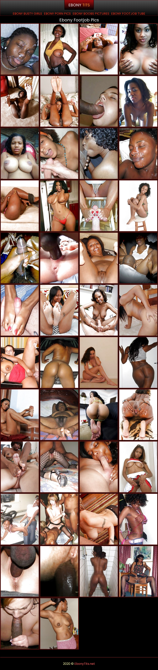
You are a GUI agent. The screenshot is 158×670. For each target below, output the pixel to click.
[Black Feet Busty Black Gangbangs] (138, 206)
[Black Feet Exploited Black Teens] (19, 415)
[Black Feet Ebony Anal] (59, 101)
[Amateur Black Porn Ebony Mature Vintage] (138, 571)
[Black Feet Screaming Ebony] (98, 310)
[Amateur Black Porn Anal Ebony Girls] (138, 101)
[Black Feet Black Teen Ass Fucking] (98, 258)
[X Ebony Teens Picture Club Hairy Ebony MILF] (59, 624)
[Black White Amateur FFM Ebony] (19, 571)
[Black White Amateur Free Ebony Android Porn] (138, 310)
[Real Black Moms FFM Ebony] (138, 258)
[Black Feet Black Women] (98, 415)
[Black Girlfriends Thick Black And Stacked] (138, 49)
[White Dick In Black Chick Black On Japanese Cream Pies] (59, 153)
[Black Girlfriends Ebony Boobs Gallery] (138, 153)
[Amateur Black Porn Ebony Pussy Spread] (59, 206)
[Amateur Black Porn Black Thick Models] (98, 571)
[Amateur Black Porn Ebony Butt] (59, 49)
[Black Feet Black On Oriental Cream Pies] (19, 101)
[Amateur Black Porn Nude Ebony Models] (19, 258)
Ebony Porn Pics (57, 13)
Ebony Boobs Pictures (91, 13)
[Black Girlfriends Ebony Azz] (138, 362)
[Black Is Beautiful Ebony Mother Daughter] (98, 153)
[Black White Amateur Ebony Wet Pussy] (59, 467)
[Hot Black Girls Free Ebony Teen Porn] (19, 206)
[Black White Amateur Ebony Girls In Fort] (98, 519)
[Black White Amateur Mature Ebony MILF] (19, 519)
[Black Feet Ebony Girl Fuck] (19, 467)
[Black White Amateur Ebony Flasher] (98, 101)
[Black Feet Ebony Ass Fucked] (59, 310)
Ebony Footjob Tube (128, 13)
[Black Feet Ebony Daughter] (59, 415)
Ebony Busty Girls (27, 13)
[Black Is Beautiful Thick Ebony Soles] (19, 310)
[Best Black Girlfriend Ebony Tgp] (19, 153)
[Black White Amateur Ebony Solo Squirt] (59, 571)
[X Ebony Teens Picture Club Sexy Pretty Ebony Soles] (138, 467)
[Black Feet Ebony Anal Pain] (98, 49)
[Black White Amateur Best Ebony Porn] (59, 258)
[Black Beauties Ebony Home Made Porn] (19, 49)
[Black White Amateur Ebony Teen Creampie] (59, 519)
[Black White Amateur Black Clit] (19, 624)
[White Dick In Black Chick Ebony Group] (19, 362)
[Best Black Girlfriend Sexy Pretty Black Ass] (59, 362)
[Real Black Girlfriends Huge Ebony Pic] (138, 519)
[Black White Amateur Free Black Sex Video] (98, 467)
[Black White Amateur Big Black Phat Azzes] (98, 206)
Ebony (79, 5)
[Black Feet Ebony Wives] (138, 415)
